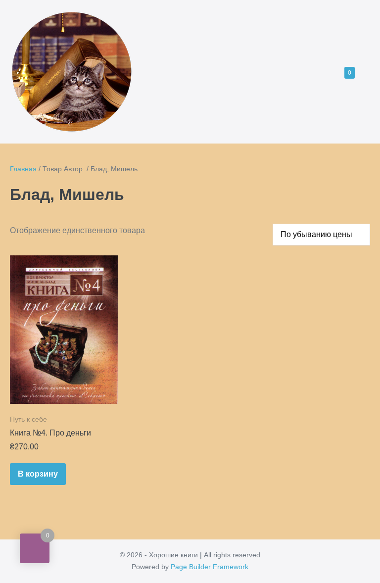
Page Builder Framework (209, 567)
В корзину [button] (38, 474)
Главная (23, 169)
